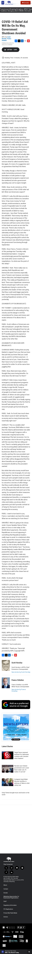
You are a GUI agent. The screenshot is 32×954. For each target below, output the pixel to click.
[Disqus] (16, 829)
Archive (6, 917)
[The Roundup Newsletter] (16, 727)
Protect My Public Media (10, 913)
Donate (26, 3)
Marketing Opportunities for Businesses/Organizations (11, 897)
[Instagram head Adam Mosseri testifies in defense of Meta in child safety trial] (7, 782)
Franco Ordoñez (6, 39)
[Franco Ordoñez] (6, 682)
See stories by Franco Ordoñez (19, 690)
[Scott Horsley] (6, 665)
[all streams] (29, 952)
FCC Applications (8, 909)
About (5, 885)
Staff (5, 901)
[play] (3, 952)
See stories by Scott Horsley (21, 672)
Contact (6, 889)
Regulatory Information (10, 905)
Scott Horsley (6, 38)
